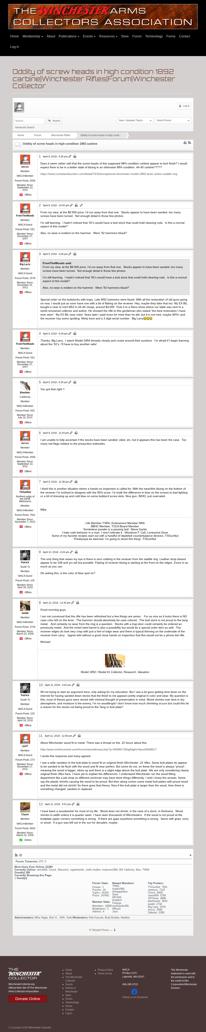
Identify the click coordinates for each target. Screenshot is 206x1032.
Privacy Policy (105, 969)
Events (88, 36)
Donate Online (27, 999)
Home (14, 36)
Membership (32, 36)
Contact (184, 36)
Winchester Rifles (60, 135)
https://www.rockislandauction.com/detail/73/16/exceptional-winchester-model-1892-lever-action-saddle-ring (108, 173)
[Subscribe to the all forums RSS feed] (16, 855)
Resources (107, 36)
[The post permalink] (70, 156)
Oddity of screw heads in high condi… (101, 135)
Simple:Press (100, 929)
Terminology (154, 36)
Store (125, 36)
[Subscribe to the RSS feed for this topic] (189, 142)
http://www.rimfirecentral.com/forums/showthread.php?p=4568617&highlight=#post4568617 (98, 749)
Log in (14, 46)
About (51, 36)
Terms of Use (105, 973)
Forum (137, 36)
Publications (68, 36)
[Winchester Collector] (103, 16)
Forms (170, 36)
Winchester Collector (39, 1027)
